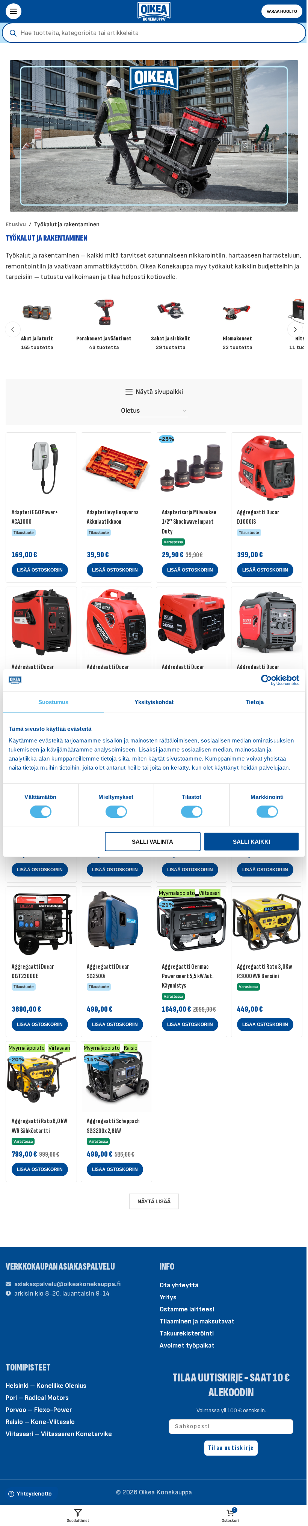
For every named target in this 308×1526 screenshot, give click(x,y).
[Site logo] (154, 11)
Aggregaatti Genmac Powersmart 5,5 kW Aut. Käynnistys (187, 976)
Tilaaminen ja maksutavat (197, 1321)
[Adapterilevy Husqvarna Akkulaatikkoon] (116, 468)
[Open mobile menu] (13, 11)
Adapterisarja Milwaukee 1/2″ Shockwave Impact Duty (189, 521)
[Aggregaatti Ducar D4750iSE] (266, 622)
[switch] (116, 811)
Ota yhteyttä (179, 1285)
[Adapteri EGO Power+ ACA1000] (41, 468)
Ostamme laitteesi (187, 1309)
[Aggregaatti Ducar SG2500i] (116, 922)
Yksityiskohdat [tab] (154, 701)
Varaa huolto (282, 11)
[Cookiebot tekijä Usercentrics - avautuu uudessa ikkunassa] (266, 680)
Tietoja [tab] (255, 701)
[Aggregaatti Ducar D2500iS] (116, 622)
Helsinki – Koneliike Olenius (46, 1386)
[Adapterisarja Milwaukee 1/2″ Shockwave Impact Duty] (191, 468)
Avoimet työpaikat (187, 1345)
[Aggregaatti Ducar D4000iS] (191, 622)
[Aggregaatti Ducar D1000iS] (266, 468)
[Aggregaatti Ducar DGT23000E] (41, 922)
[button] (13, 329)
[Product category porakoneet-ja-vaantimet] (104, 324)
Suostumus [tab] (53, 701)
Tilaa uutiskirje (231, 1448)
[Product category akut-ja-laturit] (37, 324)
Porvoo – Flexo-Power (39, 1410)
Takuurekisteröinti (187, 1333)
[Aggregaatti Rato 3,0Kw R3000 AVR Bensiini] (266, 922)
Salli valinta (152, 841)
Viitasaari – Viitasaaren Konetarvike (59, 1434)
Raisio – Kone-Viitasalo (40, 1422)
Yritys (168, 1297)
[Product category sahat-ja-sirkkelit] (170, 324)
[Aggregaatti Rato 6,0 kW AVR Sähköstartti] (41, 1076)
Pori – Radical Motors (37, 1398)
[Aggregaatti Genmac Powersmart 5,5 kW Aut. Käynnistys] (191, 922)
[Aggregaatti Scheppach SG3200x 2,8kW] (116, 1076)
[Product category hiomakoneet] (237, 324)
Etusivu (16, 224)
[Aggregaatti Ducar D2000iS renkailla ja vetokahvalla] (41, 622)
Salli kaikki (251, 841)
